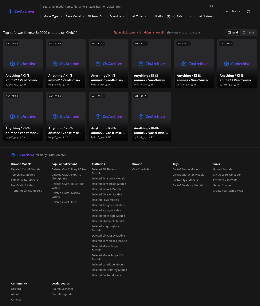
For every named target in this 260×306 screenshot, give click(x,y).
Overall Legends (62, 294)
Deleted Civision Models (107, 194)
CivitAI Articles (141, 169)
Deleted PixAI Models (105, 200)
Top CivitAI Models (23, 174)
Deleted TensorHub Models (109, 184)
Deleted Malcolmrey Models (110, 270)
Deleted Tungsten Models (108, 205)
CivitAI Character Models (188, 174)
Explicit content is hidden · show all (141, 32)
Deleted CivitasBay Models (109, 235)
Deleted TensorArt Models (108, 178)
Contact (16, 299)
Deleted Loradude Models (108, 264)
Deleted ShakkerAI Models (108, 221)
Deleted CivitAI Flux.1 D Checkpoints (66, 176)
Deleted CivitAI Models (25, 169)
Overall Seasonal (62, 289)
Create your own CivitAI (228, 190)
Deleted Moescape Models (109, 216)
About (15, 294)
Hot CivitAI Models (23, 185)
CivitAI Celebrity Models (188, 185)
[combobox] (95, 16)
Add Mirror (233, 11)
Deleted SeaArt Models (106, 189)
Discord (16, 289)
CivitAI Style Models (185, 180)
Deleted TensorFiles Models (109, 241)
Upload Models (222, 169)
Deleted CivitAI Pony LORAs (69, 169)
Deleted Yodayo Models (107, 210)
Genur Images (222, 185)
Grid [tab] (235, 32)
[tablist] (241, 32)
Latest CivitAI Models (24, 180)
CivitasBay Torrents (225, 180)
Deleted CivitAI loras (64, 202)
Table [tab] (250, 32)
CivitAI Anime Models (186, 169)
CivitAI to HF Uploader (227, 174)
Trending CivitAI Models (26, 190)
